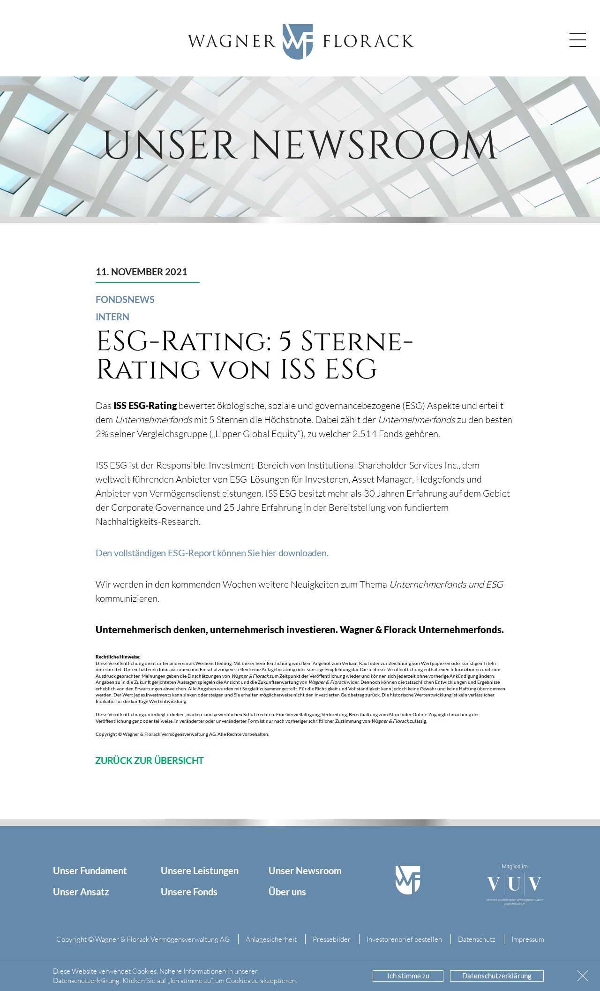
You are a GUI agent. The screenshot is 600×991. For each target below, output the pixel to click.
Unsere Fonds (189, 891)
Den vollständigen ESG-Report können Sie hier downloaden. (212, 552)
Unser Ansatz (81, 891)
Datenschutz (476, 939)
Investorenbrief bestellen (404, 939)
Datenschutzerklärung (497, 975)
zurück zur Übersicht (149, 760)
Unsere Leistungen (200, 870)
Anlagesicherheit (271, 939)
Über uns (287, 891)
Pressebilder (332, 939)
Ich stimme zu (408, 975)
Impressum (527, 939)
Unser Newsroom (305, 870)
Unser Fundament (90, 870)
